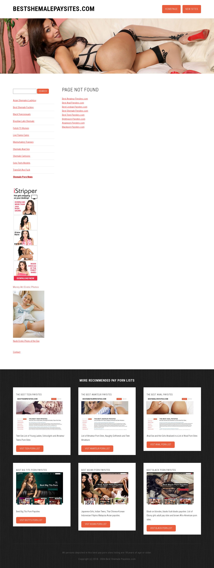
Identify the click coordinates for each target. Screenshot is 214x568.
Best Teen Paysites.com (73, 114)
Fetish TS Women (21, 128)
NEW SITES (191, 9)
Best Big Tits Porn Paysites (31, 470)
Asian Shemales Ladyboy (24, 100)
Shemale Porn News (23, 176)
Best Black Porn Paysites (161, 470)
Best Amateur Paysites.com (75, 98)
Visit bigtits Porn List (31, 520)
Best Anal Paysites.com (73, 102)
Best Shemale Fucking (23, 107)
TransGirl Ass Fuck (21, 169)
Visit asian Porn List (96, 524)
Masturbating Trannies (23, 142)
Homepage (171, 9)
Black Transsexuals (22, 114)
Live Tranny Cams (21, 135)
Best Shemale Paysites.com (75, 110)
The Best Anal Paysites (160, 394)
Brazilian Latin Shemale (23, 121)
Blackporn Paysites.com (73, 127)
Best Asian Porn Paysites (95, 470)
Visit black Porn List (161, 528)
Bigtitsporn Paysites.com (73, 119)
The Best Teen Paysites (29, 394)
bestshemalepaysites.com (54, 9)
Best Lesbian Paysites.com (74, 106)
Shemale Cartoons (21, 156)
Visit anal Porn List (160, 444)
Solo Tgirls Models (21, 163)
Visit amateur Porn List (97, 448)
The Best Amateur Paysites (96, 394)
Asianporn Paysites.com (73, 122)
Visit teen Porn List (30, 448)
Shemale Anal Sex (21, 149)
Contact (16, 352)
